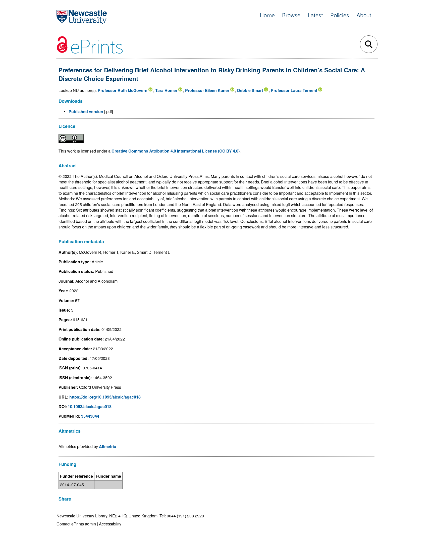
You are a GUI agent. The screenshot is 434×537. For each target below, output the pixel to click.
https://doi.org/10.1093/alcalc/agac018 (105, 397)
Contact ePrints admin (76, 524)
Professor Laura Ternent (294, 90)
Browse (291, 15)
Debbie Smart (250, 90)
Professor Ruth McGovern (122, 90)
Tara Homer (166, 90)
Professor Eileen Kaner (207, 90)
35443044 (90, 416)
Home (267, 15)
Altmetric (107, 446)
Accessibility (110, 524)
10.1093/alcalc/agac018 (90, 406)
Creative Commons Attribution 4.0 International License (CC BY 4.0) (176, 151)
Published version (86, 111)
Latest (315, 15)
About (363, 15)
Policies (339, 15)
